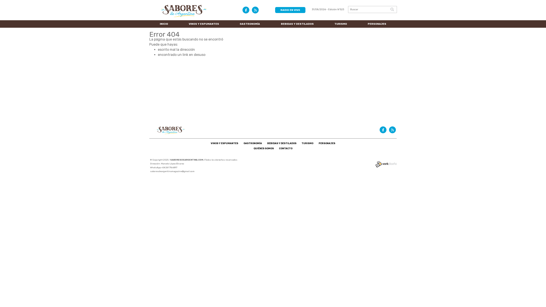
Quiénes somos (264, 148)
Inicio (164, 23)
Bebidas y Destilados (297, 23)
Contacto (285, 148)
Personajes (377, 23)
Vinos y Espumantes (204, 23)
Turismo (340, 23)
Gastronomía (250, 23)
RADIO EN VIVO (290, 10)
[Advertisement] (273, 89)
